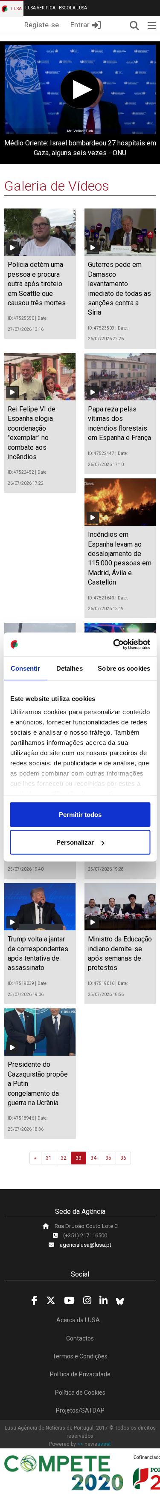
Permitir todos (80, 814)
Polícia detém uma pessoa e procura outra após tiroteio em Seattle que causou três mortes (37, 284)
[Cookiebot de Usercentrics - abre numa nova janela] (114, 644)
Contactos (80, 1338)
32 (64, 1158)
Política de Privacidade (80, 1374)
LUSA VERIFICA (40, 8)
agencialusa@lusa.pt (85, 1245)
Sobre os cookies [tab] (124, 668)
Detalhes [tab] (69, 668)
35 (108, 1158)
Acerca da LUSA (78, 1320)
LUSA (16, 8)
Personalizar (75, 842)
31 (49, 1158)
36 (123, 1158)
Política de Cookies (80, 1392)
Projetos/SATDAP (80, 1410)
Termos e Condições (80, 1356)
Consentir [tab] (26, 668)
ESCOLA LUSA (73, 8)
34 (93, 1158)
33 (78, 1158)
